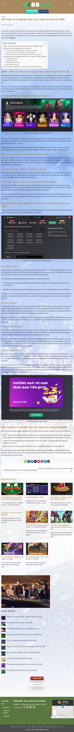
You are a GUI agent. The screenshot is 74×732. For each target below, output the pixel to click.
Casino (3, 16)
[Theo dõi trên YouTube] (33, 707)
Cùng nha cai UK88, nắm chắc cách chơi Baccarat (22, 670)
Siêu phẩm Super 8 (12, 60)
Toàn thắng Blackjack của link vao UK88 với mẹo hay (23, 629)
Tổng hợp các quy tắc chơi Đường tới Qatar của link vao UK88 (26, 646)
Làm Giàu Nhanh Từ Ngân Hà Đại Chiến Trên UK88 (12, 558)
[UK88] (37, 4)
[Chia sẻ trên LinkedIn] (45, 461)
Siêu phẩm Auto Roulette (13, 62)
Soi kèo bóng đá (32, 727)
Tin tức (61, 727)
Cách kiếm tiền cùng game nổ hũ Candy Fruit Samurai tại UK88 (37, 526)
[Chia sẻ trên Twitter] (32, 461)
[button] (3, 4)
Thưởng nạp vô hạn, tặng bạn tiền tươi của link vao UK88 (24, 664)
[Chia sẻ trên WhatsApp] (25, 461)
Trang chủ (14, 727)
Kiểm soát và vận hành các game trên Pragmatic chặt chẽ (22, 50)
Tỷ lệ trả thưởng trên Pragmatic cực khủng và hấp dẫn (21, 52)
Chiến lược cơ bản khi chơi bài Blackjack (11, 514)
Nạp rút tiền (6, 716)
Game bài (46, 727)
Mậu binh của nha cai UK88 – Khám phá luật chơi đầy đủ (24, 617)
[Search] (71, 4)
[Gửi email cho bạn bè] (35, 461)
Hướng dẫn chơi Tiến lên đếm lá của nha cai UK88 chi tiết (25, 634)
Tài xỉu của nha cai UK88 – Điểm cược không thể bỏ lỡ (24, 652)
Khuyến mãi (54, 727)
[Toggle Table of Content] (44, 43)
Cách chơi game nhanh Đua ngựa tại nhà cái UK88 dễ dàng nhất (61, 527)
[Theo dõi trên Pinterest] (27, 707)
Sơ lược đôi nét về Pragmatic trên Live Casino (17, 48)
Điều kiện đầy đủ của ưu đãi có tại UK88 (19, 623)
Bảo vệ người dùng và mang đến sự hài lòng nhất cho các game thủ (24, 54)
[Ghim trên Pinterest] (38, 461)
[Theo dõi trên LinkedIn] (30, 707)
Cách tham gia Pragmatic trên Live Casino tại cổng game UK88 (22, 66)
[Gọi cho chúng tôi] (24, 707)
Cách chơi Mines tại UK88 (34, 497)
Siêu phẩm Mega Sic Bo (13, 64)
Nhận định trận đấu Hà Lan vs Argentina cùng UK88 (20, 470)
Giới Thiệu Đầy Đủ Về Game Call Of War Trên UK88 (36, 558)
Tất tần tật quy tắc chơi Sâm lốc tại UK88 (19, 658)
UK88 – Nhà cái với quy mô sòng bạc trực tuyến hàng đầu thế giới (23, 46)
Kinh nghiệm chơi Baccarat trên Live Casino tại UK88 (61, 498)
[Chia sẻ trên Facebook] (28, 461)
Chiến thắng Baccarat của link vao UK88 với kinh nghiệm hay (11, 498)
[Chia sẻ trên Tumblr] (48, 461)
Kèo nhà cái (22, 727)
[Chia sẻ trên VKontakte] (41, 461)
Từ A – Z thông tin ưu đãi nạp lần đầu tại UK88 (21, 640)
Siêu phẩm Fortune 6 (12, 58)
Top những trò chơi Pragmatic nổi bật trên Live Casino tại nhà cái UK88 (25, 56)
